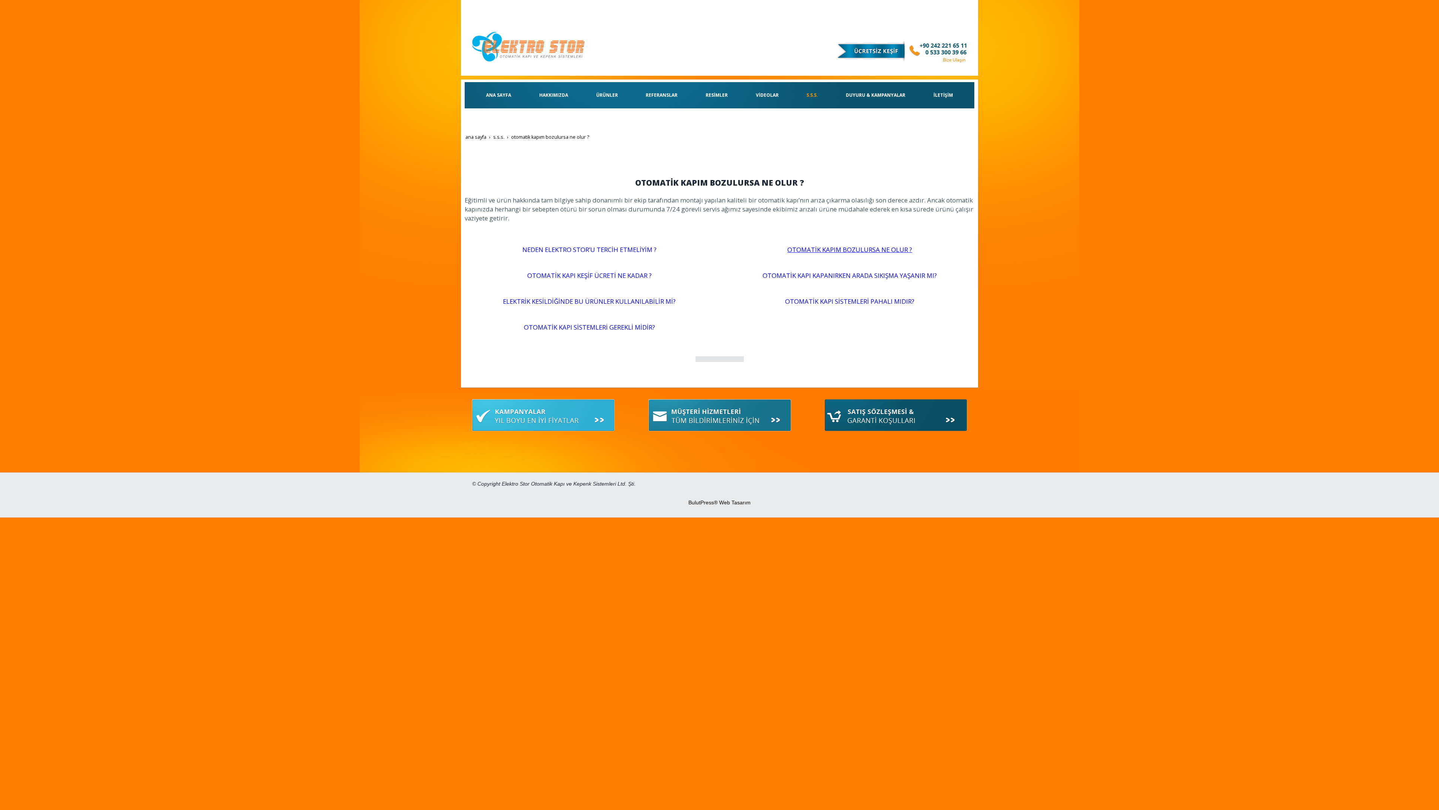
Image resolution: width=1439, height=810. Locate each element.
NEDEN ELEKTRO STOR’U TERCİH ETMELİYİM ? (589, 249)
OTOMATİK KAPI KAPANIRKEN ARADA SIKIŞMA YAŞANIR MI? (850, 275)
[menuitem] (498, 95)
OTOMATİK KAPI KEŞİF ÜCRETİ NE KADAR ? (589, 275)
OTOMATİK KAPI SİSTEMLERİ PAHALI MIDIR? (849, 301)
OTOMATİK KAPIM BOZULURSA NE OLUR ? (849, 249)
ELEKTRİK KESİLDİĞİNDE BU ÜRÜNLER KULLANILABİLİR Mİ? (589, 301)
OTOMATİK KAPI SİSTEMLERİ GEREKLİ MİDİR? (589, 327)
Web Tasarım (735, 503)
